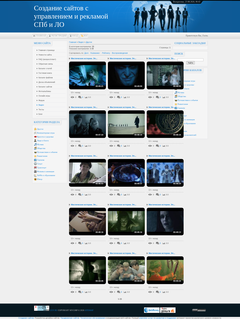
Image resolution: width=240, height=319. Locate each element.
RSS (85, 36)
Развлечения (42, 156)
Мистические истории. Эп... (84, 58)
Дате (86, 53)
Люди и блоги (43, 140)
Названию (94, 53)
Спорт (39, 164)
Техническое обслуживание (92, 318)
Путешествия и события (47, 152)
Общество (41, 148)
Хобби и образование (46, 175)
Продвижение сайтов (69, 318)
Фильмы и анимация (45, 171)
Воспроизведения (120, 53)
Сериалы (40, 160)
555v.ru (53, 310)
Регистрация (58, 36)
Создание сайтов (26, 318)
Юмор (39, 179)
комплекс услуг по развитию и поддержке (157, 318)
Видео (81, 42)
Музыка (40, 144)
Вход (75, 36)
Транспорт (41, 168)
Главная (41, 36)
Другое (40, 129)
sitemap (89, 310)
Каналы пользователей (187, 135)
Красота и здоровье (45, 137)
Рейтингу (106, 53)
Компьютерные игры (45, 133)
